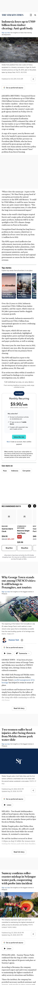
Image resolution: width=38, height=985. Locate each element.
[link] (12, 15)
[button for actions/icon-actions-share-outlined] (33, 79)
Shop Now (9, 548)
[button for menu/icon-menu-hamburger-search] (35, 15)
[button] (31, 15)
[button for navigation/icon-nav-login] (31, 15)
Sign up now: (6, 33)
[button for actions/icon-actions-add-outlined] (22, 640)
